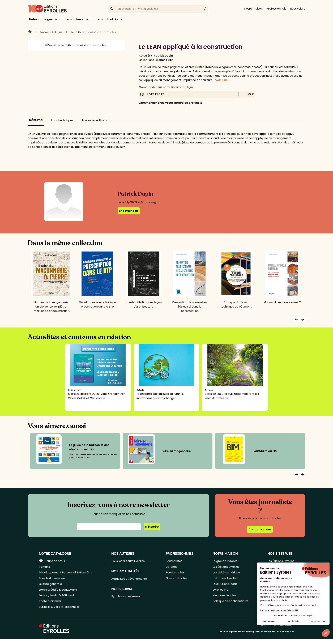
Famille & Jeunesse (52, 578)
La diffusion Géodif (225, 584)
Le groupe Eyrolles (225, 561)
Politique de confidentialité (231, 601)
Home (30, 32)
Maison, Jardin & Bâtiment (56, 595)
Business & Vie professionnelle (59, 607)
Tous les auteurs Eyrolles (128, 561)
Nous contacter (176, 578)
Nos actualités (107, 19)
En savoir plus (128, 211)
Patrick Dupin (163, 56)
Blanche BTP (164, 60)
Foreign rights (175, 572)
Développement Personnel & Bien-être (65, 572)
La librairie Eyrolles (225, 578)
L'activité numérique (226, 572)
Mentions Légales (224, 595)
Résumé (36, 120)
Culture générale (50, 584)
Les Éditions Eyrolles (226, 567)
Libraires (171, 567)
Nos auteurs (75, 19)
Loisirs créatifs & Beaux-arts (58, 590)
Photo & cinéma (50, 601)
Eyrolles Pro (221, 590)
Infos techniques (62, 120)
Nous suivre (297, 9)
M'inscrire (152, 527)
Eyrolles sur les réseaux (127, 596)
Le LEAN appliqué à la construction (94, 32)
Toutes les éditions (94, 120)
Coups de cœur (52, 561)
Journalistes (174, 561)
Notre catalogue (41, 19)
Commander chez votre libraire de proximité (170, 103)
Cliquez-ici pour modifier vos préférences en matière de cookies (256, 631)
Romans (44, 567)
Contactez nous (260, 529)
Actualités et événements (129, 579)
